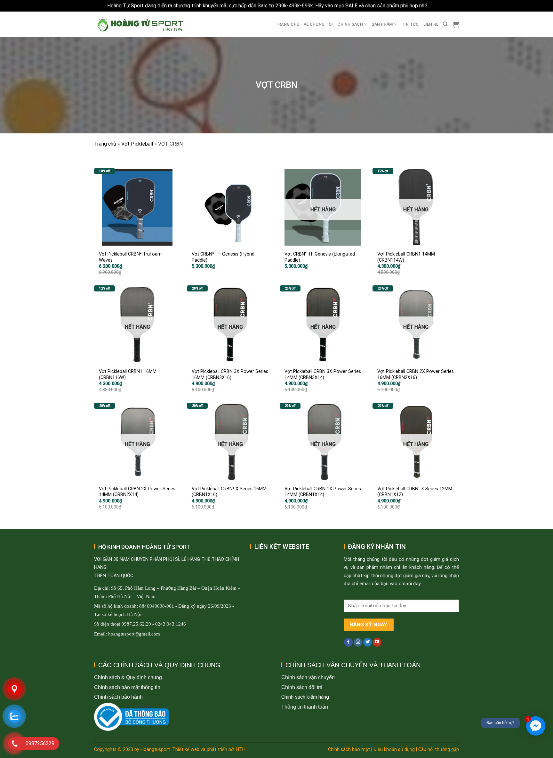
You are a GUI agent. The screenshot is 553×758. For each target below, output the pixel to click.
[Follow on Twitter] (367, 642)
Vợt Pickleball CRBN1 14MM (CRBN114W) (406, 257)
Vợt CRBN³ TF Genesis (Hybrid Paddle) (223, 257)
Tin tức (410, 24)
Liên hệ (431, 24)
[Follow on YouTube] (377, 642)
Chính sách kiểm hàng (305, 697)
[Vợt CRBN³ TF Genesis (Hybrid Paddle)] (230, 207)
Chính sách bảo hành (118, 697)
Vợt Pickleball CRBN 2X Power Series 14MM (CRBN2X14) (137, 492)
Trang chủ (287, 24)
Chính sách (350, 24)
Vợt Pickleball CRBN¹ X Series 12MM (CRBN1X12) (414, 492)
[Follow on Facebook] (348, 642)
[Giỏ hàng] (456, 24)
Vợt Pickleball (137, 144)
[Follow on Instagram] (358, 642)
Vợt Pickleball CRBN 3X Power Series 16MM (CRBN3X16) (230, 374)
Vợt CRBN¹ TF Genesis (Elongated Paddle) (320, 257)
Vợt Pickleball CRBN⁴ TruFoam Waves (130, 257)
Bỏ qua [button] (438, 6)
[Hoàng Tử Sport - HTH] (139, 24)
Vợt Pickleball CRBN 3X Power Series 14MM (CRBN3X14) (323, 374)
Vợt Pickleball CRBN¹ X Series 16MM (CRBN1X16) (229, 492)
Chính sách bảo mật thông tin (127, 687)
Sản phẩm (382, 24)
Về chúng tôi (318, 24)
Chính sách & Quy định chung (128, 677)
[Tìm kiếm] (445, 24)
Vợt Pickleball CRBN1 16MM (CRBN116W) (127, 374)
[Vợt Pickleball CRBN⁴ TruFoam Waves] (137, 207)
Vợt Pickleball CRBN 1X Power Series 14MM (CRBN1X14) (323, 492)
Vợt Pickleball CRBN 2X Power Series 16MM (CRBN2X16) (415, 374)
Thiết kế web (185, 749)
